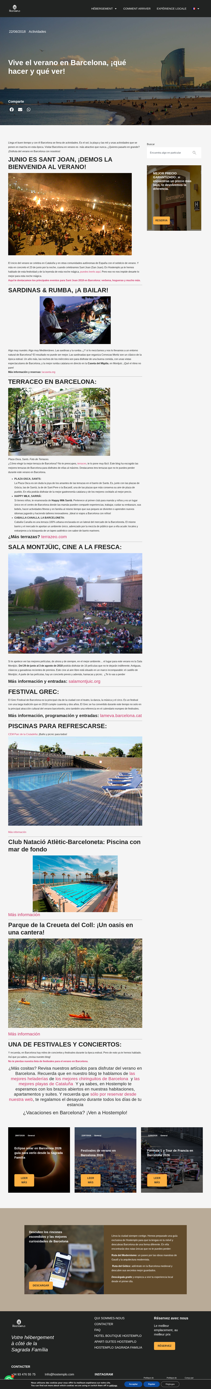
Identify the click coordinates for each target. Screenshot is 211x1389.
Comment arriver (137, 8)
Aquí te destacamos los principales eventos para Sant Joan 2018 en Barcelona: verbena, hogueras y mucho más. (74, 280)
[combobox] (168, 152)
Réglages (170, 1384)
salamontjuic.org (84, 681)
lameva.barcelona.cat (121, 715)
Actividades (37, 31)
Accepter (133, 1384)
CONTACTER (103, 1324)
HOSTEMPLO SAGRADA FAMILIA (118, 1347)
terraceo (81, 463)
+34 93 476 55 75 (23, 1374)
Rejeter (151, 1384)
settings (113, 1385)
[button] (11, 109)
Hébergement (102, 8)
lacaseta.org (48, 372)
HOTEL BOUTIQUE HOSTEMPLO (118, 1335)
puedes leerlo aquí (90, 271)
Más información (17, 832)
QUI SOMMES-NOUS (109, 1318)
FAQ (97, 1330)
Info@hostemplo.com (59, 1374)
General (31, 1136)
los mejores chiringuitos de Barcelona (91, 1078)
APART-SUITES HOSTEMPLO (115, 1341)
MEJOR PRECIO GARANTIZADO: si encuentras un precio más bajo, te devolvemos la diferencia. (172, 181)
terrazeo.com (54, 536)
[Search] (195, 152)
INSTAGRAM (104, 1374)
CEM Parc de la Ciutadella (22, 734)
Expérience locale (171, 8)
